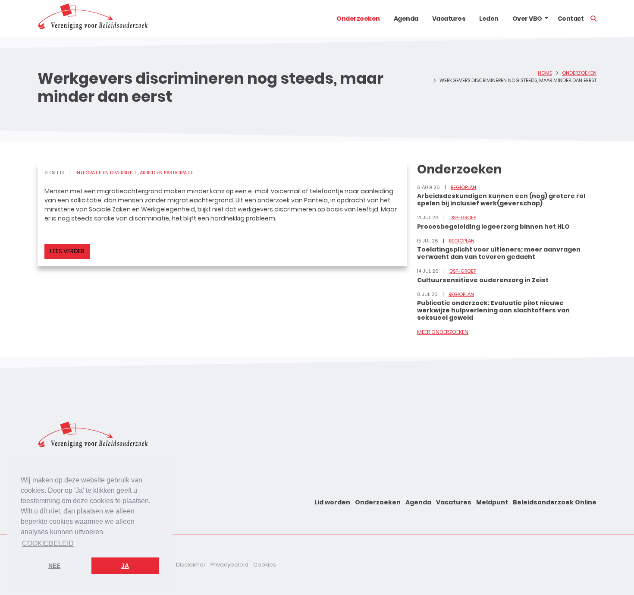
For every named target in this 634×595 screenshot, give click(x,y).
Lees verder (67, 251)
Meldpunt (492, 502)
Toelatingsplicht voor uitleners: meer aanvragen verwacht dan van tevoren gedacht (499, 253)
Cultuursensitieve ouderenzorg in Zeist (483, 280)
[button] (546, 18)
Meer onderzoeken (442, 332)
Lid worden (332, 502)
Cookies (264, 564)
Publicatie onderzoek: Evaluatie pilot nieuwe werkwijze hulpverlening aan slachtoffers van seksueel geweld (493, 310)
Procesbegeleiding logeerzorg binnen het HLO (493, 226)
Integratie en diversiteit (106, 172)
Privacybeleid (229, 564)
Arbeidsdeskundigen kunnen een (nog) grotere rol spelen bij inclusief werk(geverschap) (501, 200)
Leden (489, 18)
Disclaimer (191, 564)
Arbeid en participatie (166, 172)
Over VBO (527, 18)
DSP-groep (462, 217)
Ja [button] (125, 565)
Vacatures (449, 18)
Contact (571, 18)
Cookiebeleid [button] (48, 543)
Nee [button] (54, 565)
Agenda (406, 18)
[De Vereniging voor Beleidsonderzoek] (93, 18)
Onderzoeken (358, 18)
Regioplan (463, 187)
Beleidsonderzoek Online (554, 502)
